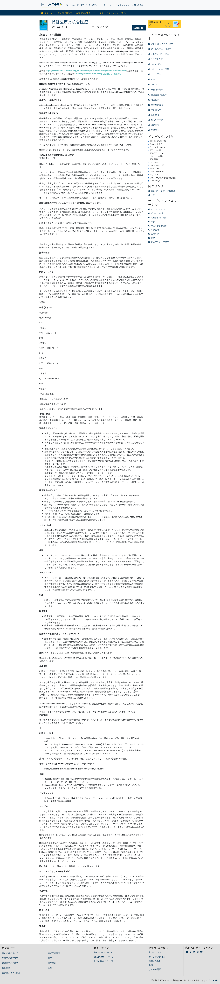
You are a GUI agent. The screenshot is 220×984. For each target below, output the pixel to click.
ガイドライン (112, 13)
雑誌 (73, 5)
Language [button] (138, 28)
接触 (123, 13)
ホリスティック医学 (159, 69)
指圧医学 (154, 100)
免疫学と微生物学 (10, 958)
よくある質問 (155, 969)
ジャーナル (49, 13)
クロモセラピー (157, 59)
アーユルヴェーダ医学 (160, 49)
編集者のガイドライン (104, 957)
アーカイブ (98, 13)
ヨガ (152, 79)
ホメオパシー (156, 64)
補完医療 (154, 125)
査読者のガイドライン (104, 961)
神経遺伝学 (155, 110)
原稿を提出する (83, 13)
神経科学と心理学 (10, 963)
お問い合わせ (138, 5)
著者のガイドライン (103, 952)
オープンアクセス (157, 957)
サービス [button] (107, 5)
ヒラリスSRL (212, 980)
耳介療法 (154, 115)
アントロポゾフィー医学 (161, 44)
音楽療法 (154, 130)
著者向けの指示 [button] (65, 13)
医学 (50, 958)
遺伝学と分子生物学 (11, 973)
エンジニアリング (10, 953)
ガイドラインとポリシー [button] (88, 5)
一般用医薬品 (156, 89)
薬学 (50, 968)
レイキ (153, 84)
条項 (151, 965)
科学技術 (52, 963)
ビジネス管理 (54, 953)
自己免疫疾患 (156, 120)
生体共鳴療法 (156, 105)
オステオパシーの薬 (159, 54)
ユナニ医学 (155, 74)
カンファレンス (122, 5)
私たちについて (156, 952)
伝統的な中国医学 (158, 94)
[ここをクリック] (51, 5)
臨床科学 (6, 968)
